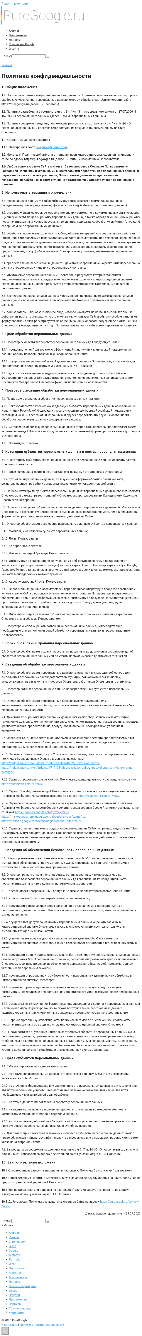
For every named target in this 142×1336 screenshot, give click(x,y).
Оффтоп (14, 1295)
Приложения (18, 35)
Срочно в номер (20, 1308)
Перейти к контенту (15, 3)
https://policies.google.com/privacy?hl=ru (42, 812)
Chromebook (17, 1241)
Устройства (16, 1313)
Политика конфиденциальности (42, 1325)
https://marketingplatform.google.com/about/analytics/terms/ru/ (43, 816)
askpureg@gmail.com (51, 147)
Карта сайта (9, 1325)
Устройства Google (21, 44)
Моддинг (15, 1273)
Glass (12, 1246)
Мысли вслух (18, 1277)
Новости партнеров (22, 1286)
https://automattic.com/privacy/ (21, 784)
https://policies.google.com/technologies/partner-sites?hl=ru (41, 821)
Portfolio (14, 1259)
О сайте (14, 48)
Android (14, 31)
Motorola (15, 1255)
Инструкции (17, 1268)
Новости (15, 40)
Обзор (13, 1290)
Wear (12, 1264)
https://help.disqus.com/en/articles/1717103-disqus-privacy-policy (45, 767)
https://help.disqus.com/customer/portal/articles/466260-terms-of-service (50, 763)
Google (13, 1250)
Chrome (14, 1237)
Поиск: (6, 56)
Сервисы (15, 1304)
